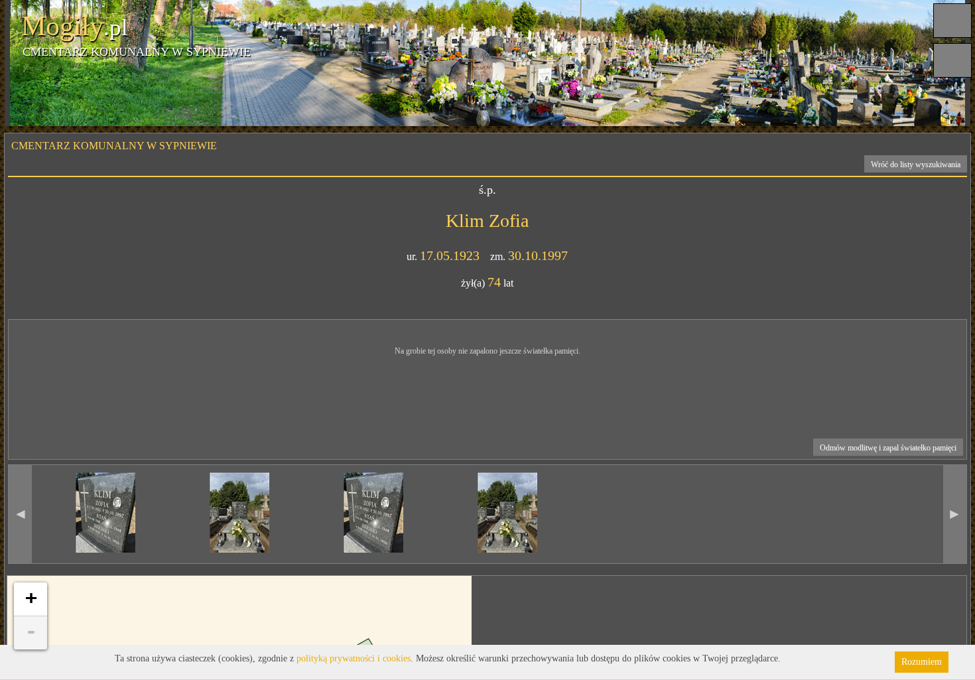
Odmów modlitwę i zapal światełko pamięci (888, 447)
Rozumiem (921, 662)
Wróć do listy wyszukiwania (915, 164)
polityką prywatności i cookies (353, 658)
